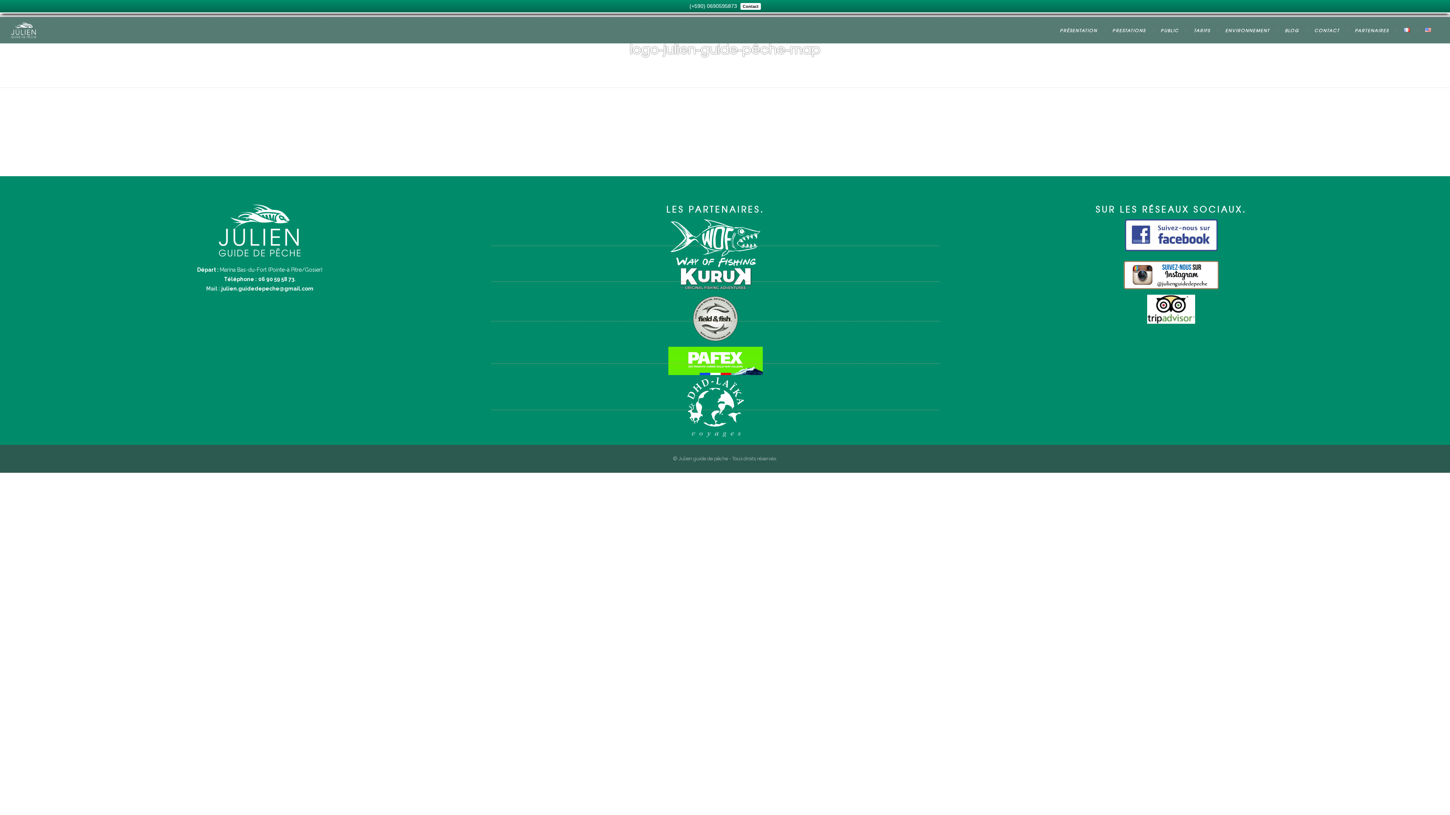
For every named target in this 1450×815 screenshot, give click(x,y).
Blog (1292, 30)
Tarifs (1202, 30)
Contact (1327, 30)
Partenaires (1372, 30)
